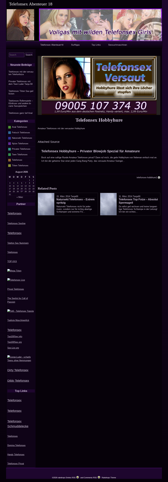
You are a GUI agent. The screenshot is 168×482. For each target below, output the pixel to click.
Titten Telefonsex (20, 165)
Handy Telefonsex (15, 454)
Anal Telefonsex (19, 127)
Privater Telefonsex (21, 149)
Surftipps (75, 44)
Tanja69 (74, 196)
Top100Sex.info (14, 336)
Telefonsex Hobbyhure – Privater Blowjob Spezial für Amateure (90, 151)
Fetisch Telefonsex (21, 132)
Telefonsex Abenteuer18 (51, 44)
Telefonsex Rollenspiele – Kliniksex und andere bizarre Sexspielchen (21, 103)
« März (20, 197)
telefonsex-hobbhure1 (147, 177)
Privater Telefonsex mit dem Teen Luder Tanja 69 (20, 82)
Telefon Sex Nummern (18, 243)
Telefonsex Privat (15, 463)
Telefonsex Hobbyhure (99, 120)
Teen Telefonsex (20, 154)
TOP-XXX (12, 261)
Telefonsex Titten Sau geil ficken (21, 92)
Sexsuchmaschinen (117, 44)
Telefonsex (17, 160)
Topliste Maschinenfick (18, 320)
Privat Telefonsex (15, 289)
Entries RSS (70, 478)
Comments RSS (90, 478)
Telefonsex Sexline (16, 223)
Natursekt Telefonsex (22, 138)
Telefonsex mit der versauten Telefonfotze (21, 73)
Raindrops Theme (109, 478)
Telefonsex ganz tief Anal (20, 113)
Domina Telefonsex (16, 445)
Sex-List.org (13, 348)
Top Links (96, 44)
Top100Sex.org (14, 342)
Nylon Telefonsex (20, 143)
